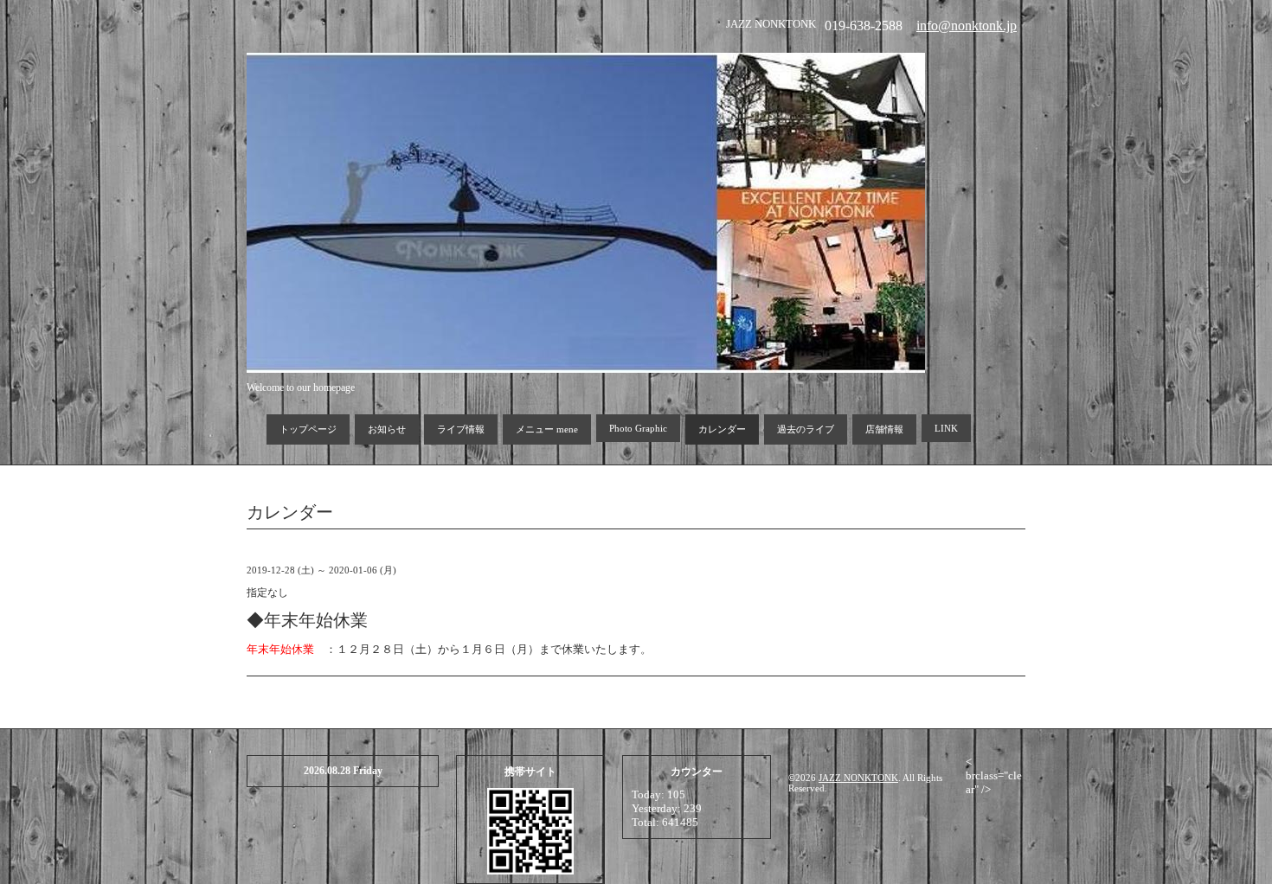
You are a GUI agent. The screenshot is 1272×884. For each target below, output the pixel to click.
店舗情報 (884, 429)
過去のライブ (805, 429)
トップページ (308, 429)
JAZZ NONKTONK (858, 777)
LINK (946, 428)
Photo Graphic (638, 428)
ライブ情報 (461, 429)
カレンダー (722, 429)
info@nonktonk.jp (966, 25)
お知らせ (387, 429)
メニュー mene (547, 429)
